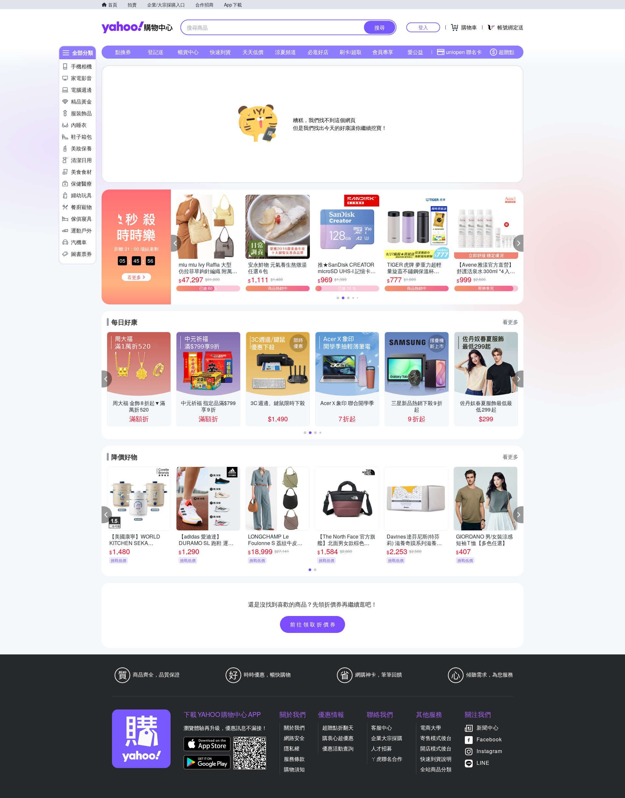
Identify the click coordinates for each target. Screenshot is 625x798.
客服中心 (381, 727)
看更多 (510, 322)
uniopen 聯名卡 (464, 52)
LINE (483, 762)
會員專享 (382, 52)
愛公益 (415, 52)
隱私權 (291, 748)
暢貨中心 (188, 52)
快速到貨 (220, 52)
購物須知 (294, 769)
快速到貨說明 (435, 759)
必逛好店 (318, 52)
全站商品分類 (435, 769)
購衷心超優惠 (338, 738)
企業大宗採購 (386, 738)
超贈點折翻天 (338, 727)
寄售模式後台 (435, 738)
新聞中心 (488, 727)
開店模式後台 (435, 748)
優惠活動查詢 (338, 748)
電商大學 (430, 727)
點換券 (123, 52)
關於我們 (294, 727)
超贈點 (506, 52)
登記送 (155, 52)
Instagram (489, 751)
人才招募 (381, 748)
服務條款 (294, 759)
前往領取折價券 (313, 624)
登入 (423, 27)
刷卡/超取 (351, 52)
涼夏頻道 (285, 52)
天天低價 (253, 52)
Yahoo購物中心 (137, 27)
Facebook (489, 739)
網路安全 (294, 738)
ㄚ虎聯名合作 (386, 759)
